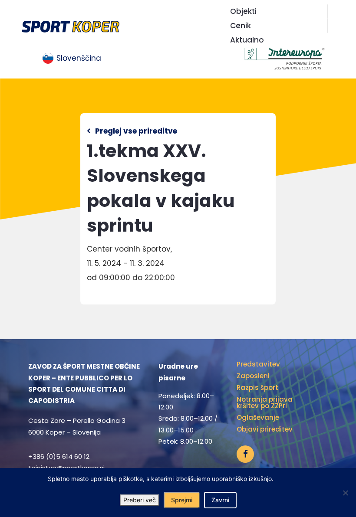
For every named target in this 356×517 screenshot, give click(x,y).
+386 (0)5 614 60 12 (58, 456)
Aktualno (247, 40)
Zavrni (220, 500)
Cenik (240, 25)
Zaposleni (253, 375)
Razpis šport (257, 387)
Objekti (243, 11)
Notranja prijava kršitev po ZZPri (265, 402)
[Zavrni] (345, 492)
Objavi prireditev (265, 429)
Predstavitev (258, 364)
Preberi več (139, 500)
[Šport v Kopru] (70, 26)
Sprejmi (181, 500)
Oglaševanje (258, 417)
